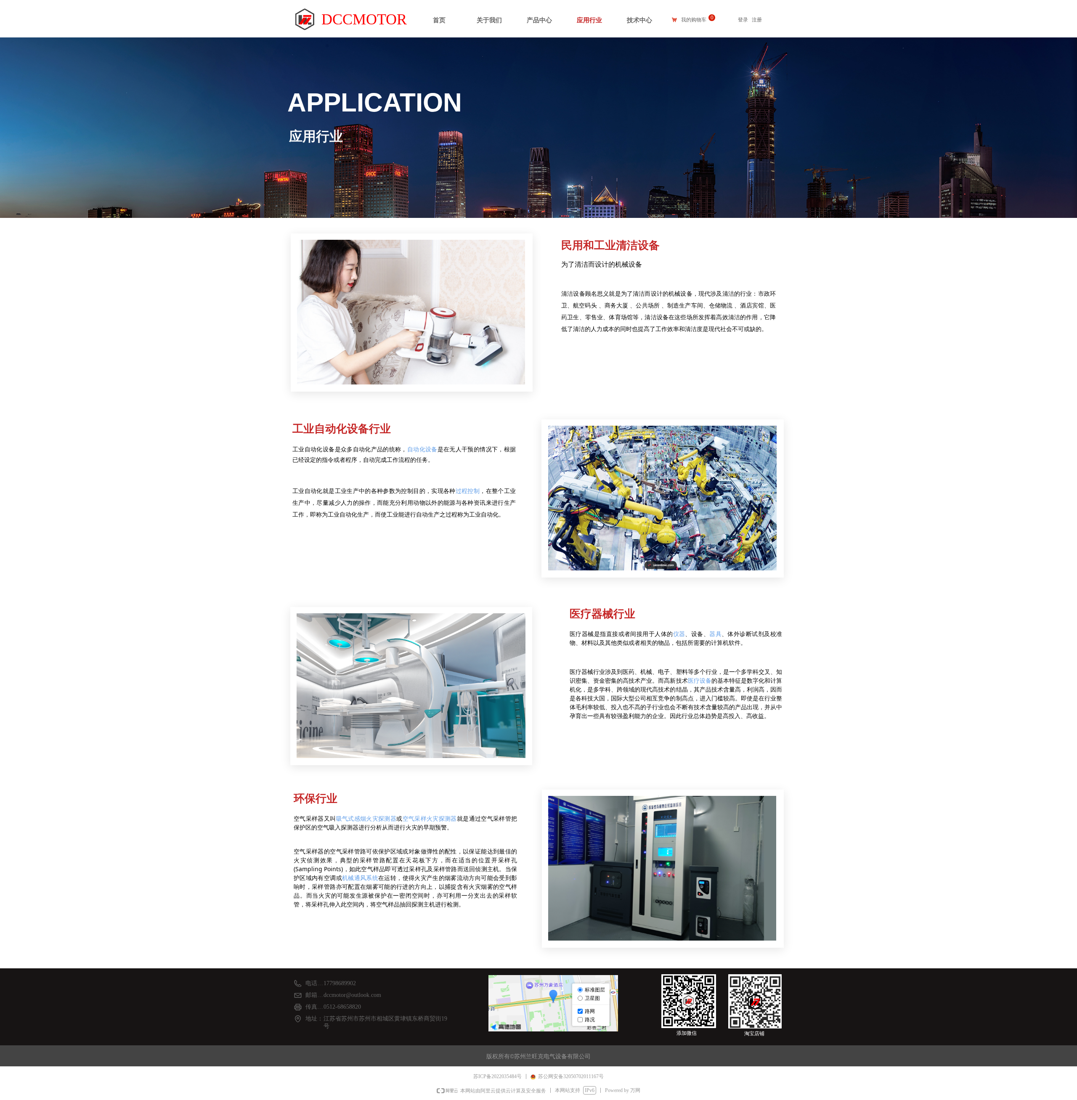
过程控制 (468, 491)
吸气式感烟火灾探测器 (366, 818)
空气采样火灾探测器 (430, 818)
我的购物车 (693, 19)
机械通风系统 (360, 878)
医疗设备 (699, 680)
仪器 (679, 634)
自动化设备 (422, 449)
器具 (715, 634)
